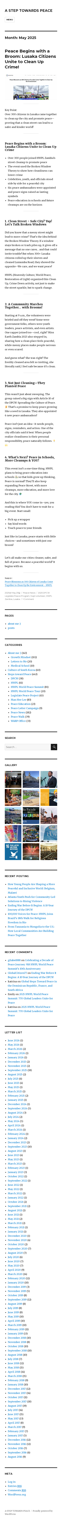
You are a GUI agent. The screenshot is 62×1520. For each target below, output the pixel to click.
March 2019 (15, 1325)
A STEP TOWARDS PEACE (29, 10)
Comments (17, 1490)
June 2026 (14, 1040)
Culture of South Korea (21, 669)
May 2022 (13, 1189)
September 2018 (17, 1350)
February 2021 (16, 1227)
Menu (9, 19)
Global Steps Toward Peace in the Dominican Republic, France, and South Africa (32, 985)
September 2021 (17, 1206)
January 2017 (15, 1435)
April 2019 (14, 1320)
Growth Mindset (21, 657)
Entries (15, 1486)
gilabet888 (14, 960)
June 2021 (13, 1214)
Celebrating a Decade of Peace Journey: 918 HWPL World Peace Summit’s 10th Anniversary (30, 964)
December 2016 (17, 1439)
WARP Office (18, 720)
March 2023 (15, 1163)
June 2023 (13, 1155)
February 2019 (16, 1329)
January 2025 (15, 1099)
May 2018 (13, 1367)
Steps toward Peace (19, 674)
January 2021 (15, 1231)
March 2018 (15, 1376)
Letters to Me (19, 661)
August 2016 (15, 1456)
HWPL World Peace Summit (27, 686)
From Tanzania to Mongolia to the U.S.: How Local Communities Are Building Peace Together (31, 931)
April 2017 (14, 1422)
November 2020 (17, 1240)
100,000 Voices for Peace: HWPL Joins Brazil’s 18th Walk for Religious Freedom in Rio (30, 918)
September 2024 (17, 1108)
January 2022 (15, 1197)
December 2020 (17, 1235)
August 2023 (15, 1150)
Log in (11, 1481)
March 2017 (15, 1427)
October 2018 (15, 1346)
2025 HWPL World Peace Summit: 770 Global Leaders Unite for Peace (30, 998)
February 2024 (16, 1133)
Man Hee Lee (18, 699)
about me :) (14, 623)
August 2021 (15, 1210)
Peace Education (21, 703)
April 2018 (14, 1371)
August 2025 (15, 1074)
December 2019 (17, 1286)
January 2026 (16, 1057)
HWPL (14, 682)
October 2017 (15, 1397)
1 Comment (28, 599)
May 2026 (13, 1044)
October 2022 (16, 1176)
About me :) (14, 652)
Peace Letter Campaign (25, 708)
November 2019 (17, 1291)
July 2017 (13, 1410)
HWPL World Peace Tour (25, 691)
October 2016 (15, 1448)
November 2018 (17, 1342)
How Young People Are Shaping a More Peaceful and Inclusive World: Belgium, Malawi (31, 888)
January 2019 (15, 1333)
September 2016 (17, 1452)
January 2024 (16, 1138)
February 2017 (16, 1431)
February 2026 (16, 1053)
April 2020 (14, 1269)
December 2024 (17, 1104)
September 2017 (17, 1401)
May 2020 (14, 1265)
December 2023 (17, 1142)
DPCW (14, 678)
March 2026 (15, 1048)
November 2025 (17, 1065)
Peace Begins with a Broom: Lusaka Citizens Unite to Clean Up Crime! (30, 58)
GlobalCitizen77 (17, 972)
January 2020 (16, 1282)
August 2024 (15, 1112)
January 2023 (15, 1172)
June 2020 (14, 1261)
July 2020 (13, 1257)
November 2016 (17, 1444)
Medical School (20, 665)
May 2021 (13, 1218)
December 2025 (17, 1061)
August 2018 (15, 1354)
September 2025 (17, 1070)
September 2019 (17, 1299)
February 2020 (16, 1278)
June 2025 (13, 1082)
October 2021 (15, 1201)
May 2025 (13, 1087)
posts (11, 627)
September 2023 (17, 1146)
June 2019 (13, 1312)
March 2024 (15, 1129)
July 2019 (13, 1308)
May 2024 (13, 1121)
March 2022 (15, 1193)
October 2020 (16, 1244)
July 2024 (13, 1116)
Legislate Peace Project (25, 695)
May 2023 (13, 1159)
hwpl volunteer (38, 596)
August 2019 (15, 1303)
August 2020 (15, 1252)
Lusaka (16, 599)
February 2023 (16, 1167)
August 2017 (15, 1405)
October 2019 (15, 1295)
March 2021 (15, 1223)
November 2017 (17, 1393)
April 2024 (14, 1125)
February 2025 (16, 1095)
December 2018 (17, 1337)
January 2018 (15, 1384)
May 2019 (13, 1316)
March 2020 (15, 1274)
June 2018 (13, 1363)
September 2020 (17, 1248)
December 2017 (17, 1388)
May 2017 (13, 1418)
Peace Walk (18, 716)
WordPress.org (17, 1494)
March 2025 (15, 1091)
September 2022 (17, 1180)
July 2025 (13, 1078)
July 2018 (13, 1359)
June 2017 (13, 1414)
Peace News (29, 593)
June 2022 (13, 1184)
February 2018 (16, 1380)
